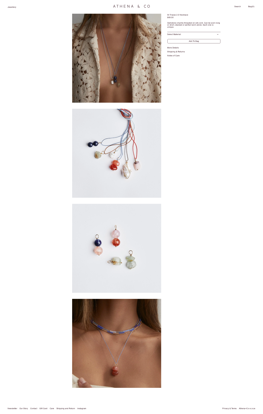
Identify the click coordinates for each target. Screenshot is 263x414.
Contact (33, 408)
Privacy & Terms (229, 408)
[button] (14, 7)
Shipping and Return (65, 408)
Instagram (81, 408)
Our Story (23, 408)
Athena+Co (244, 408)
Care (52, 408)
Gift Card (43, 408)
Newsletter (12, 408)
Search (237, 6)
